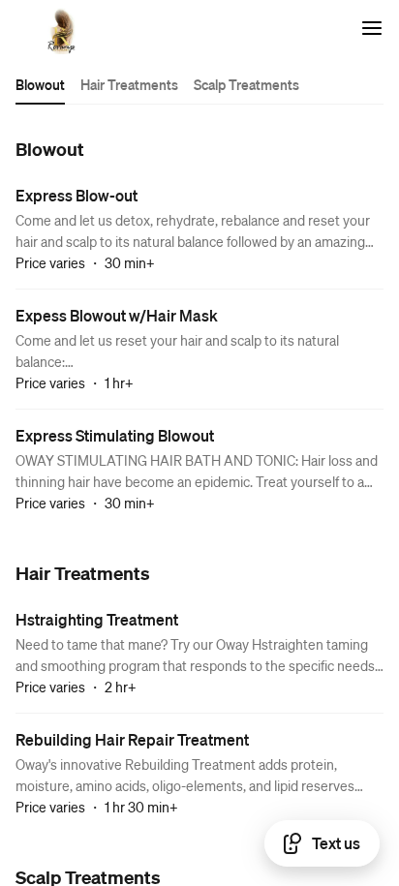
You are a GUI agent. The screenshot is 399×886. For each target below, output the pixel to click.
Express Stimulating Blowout (114, 435)
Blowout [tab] (40, 84)
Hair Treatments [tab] (129, 84)
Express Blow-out (76, 195)
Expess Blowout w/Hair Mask (116, 315)
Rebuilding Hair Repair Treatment (132, 739)
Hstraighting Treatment (96, 619)
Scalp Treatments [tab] (246, 84)
